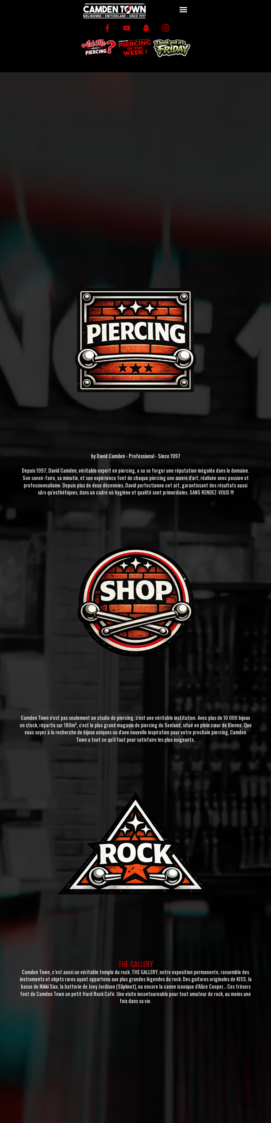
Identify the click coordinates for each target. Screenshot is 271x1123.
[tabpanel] (135, 476)
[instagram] (165, 28)
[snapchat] (146, 28)
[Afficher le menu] (183, 10)
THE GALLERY (135, 964)
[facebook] (107, 28)
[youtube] (127, 28)
